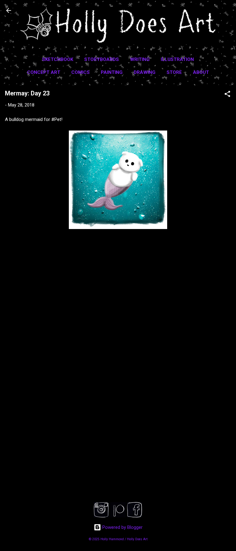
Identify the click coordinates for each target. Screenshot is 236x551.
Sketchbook (57, 59)
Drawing (144, 72)
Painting (112, 72)
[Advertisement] (118, 444)
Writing (140, 59)
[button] (227, 95)
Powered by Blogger (122, 527)
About (201, 72)
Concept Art (43, 72)
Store (174, 72)
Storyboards (101, 59)
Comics (80, 72)
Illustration (177, 59)
